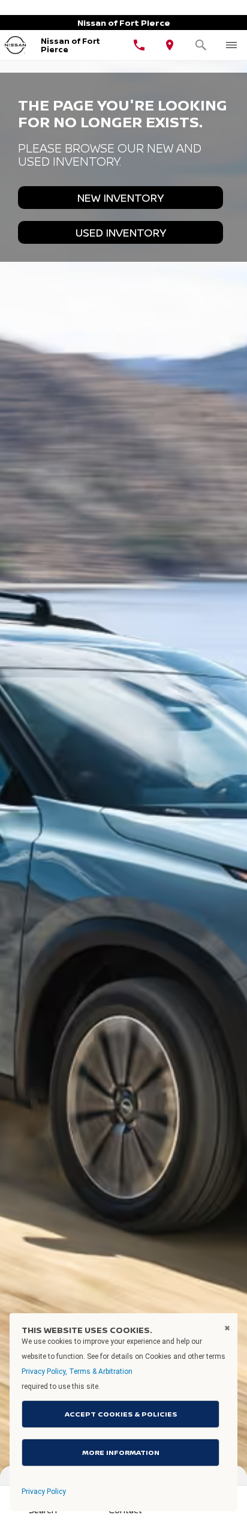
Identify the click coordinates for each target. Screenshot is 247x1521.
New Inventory (120, 197)
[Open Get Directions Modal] (170, 45)
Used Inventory (121, 232)
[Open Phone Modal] (139, 45)
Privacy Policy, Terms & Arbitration (77, 1371)
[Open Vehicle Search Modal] (200, 45)
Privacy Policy (44, 1491)
